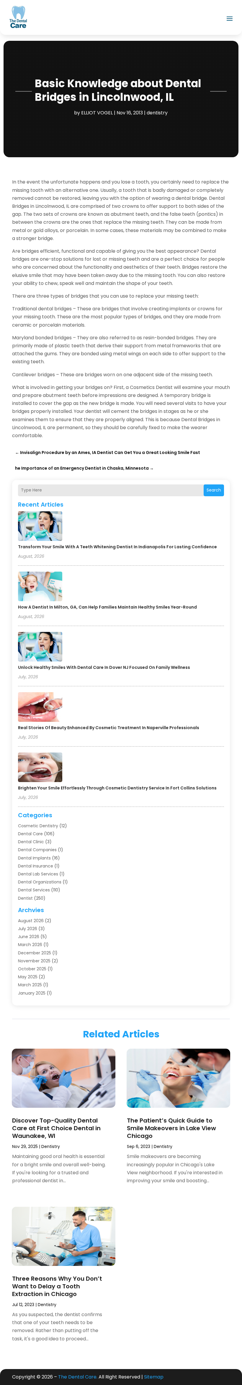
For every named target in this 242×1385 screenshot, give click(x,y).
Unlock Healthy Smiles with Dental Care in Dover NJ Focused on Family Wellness (104, 667)
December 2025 (34, 953)
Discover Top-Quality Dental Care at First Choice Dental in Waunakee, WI (56, 1128)
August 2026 (31, 921)
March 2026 (30, 945)
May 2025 (27, 977)
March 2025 (30, 985)
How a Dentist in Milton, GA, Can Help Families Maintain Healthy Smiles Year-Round (107, 607)
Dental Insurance (35, 866)
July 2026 (27, 929)
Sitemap (153, 1376)
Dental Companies (37, 850)
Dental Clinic (31, 842)
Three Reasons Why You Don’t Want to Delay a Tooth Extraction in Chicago (57, 1286)
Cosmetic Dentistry (38, 826)
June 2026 (28, 937)
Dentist (25, 898)
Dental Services (34, 890)
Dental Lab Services (38, 874)
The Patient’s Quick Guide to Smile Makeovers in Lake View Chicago (171, 1128)
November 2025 (34, 961)
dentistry (157, 112)
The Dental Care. (77, 1376)
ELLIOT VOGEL (97, 112)
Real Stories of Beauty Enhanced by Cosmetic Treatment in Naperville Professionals (108, 728)
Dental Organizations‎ (39, 882)
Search (214, 490)
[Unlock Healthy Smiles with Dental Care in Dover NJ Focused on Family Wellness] (40, 647)
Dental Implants (34, 858)
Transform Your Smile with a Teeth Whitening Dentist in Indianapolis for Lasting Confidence (117, 547)
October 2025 (32, 969)
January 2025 (31, 993)
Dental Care (30, 834)
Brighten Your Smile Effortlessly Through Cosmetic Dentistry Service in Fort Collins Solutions (117, 788)
